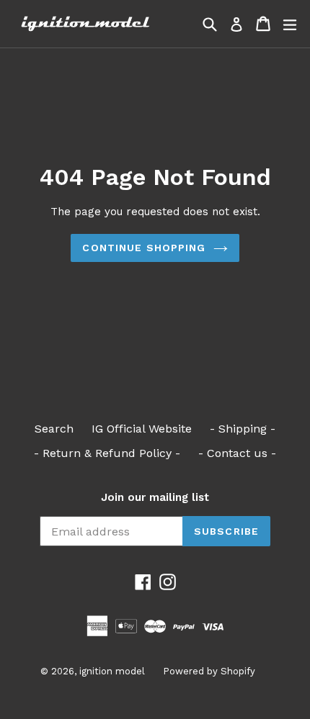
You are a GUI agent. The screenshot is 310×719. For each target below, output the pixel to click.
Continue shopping (143, 247)
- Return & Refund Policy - (107, 453)
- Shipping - (242, 428)
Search (54, 428)
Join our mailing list (155, 497)
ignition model (112, 671)
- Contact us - (237, 453)
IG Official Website (142, 428)
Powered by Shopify (209, 671)
